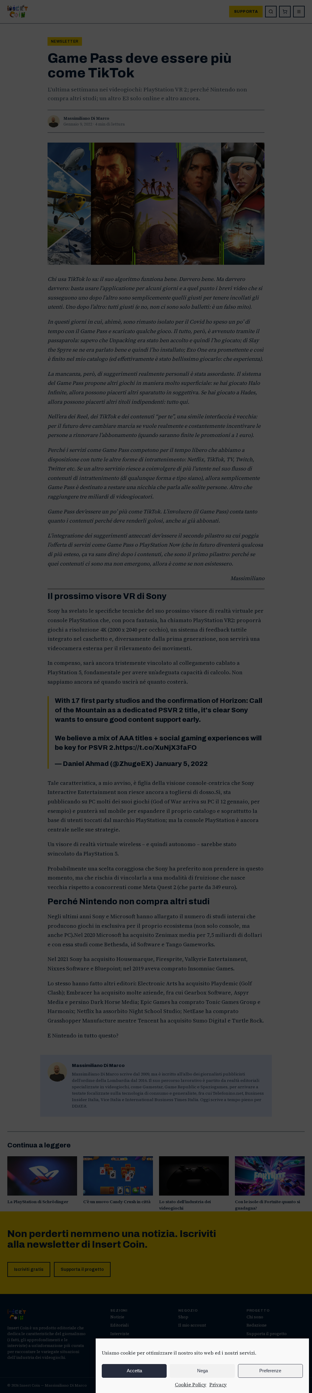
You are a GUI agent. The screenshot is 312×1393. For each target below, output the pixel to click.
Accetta (134, 1370)
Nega (202, 1370)
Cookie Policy (190, 1384)
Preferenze (270, 1370)
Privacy (218, 1384)
